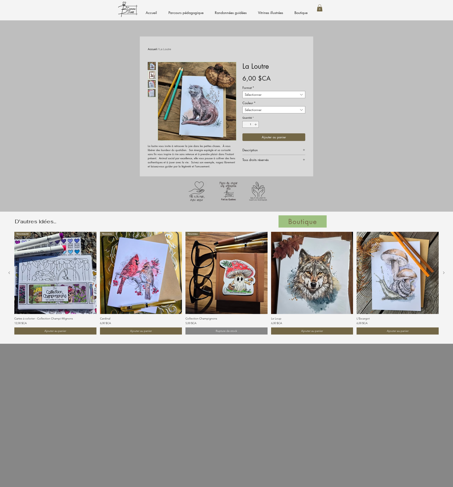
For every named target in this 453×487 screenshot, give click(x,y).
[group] (226, 283)
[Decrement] (245, 124)
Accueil (152, 49)
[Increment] (256, 124)
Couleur (249, 103)
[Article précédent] (9, 273)
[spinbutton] (250, 124)
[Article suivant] (444, 273)
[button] (320, 7)
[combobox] (273, 94)
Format (248, 88)
